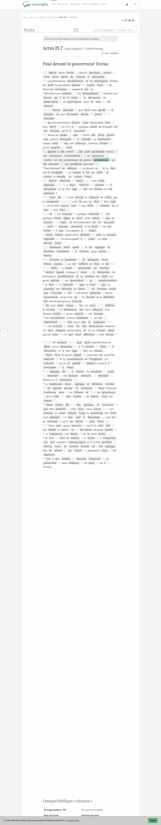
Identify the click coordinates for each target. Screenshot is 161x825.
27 (43, 458)
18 (43, 317)
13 (43, 246)
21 (43, 354)
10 (43, 196)
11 (43, 213)
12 (43, 234)
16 (43, 284)
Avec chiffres (111, 53)
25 (43, 425)
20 (44, 341)
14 (43, 259)
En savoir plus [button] (72, 820)
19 (43, 325)
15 (43, 271)
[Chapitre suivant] (157, 333)
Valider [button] (153, 820)
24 (43, 404)
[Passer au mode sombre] (127, 4)
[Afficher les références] (126, 21)
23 (43, 383)
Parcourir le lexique (92, 809)
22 (43, 370)
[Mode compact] (122, 21)
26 (43, 437)
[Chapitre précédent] (4, 333)
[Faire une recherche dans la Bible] (135, 4)
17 (43, 304)
